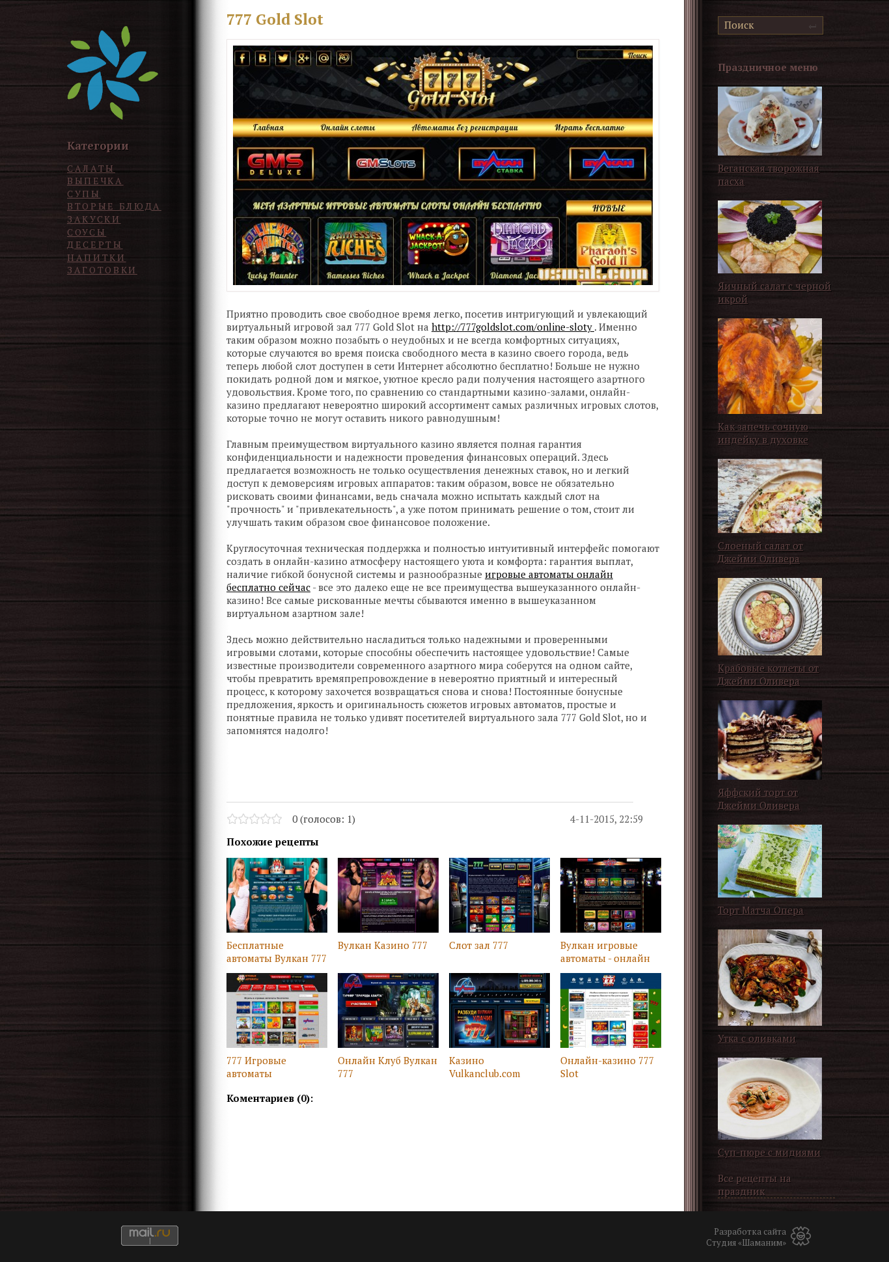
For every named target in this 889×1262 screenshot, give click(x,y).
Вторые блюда (114, 206)
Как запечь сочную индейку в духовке (763, 433)
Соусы (86, 232)
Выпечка (95, 180)
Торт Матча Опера (761, 909)
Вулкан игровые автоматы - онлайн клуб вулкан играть (606, 953)
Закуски (94, 219)
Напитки (96, 257)
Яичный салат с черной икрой (774, 292)
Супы (84, 193)
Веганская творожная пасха (768, 174)
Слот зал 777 (478, 945)
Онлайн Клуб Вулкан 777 (387, 1067)
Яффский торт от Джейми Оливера (759, 799)
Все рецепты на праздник (754, 1185)
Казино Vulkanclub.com (484, 1067)
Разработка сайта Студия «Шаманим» (746, 1237)
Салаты (91, 168)
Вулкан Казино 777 (383, 945)
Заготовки (102, 270)
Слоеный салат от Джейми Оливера (760, 552)
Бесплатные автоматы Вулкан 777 (276, 952)
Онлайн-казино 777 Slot (607, 1067)
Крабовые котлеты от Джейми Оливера (768, 674)
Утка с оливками (757, 1038)
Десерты (95, 244)
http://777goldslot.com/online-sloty (512, 326)
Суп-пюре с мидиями (769, 1152)
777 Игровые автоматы (256, 1067)
